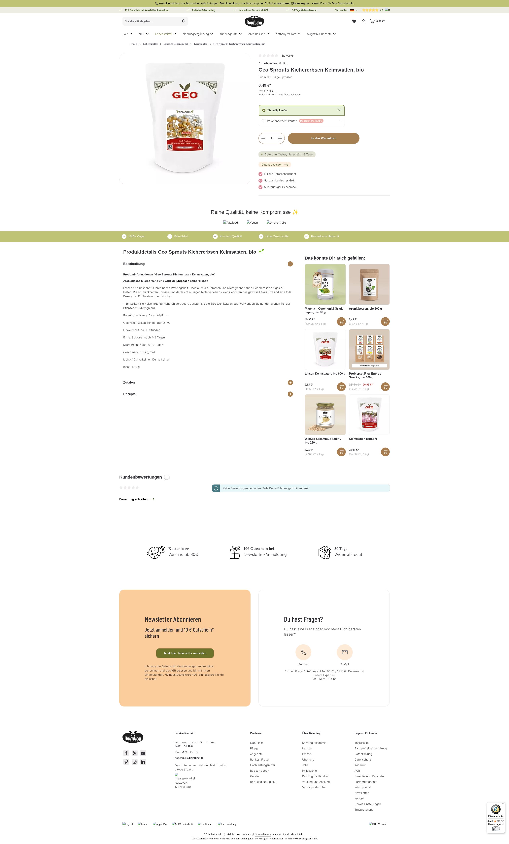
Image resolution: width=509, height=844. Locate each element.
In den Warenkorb (323, 138)
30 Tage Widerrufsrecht (304, 10)
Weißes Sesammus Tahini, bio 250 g (323, 440)
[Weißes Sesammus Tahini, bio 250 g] (325, 414)
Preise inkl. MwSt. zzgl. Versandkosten (279, 94)
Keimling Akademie (314, 742)
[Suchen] (183, 21)
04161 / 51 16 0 (184, 746)
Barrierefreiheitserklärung (371, 748)
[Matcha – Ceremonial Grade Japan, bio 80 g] (325, 284)
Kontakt (359, 798)
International (363, 787)
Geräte (254, 776)
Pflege (254, 748)
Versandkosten (263, 833)
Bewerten (288, 55)
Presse (306, 754)
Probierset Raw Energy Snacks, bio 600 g (365, 375)
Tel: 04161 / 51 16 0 (334, 671)
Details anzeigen (271, 164)
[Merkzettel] (354, 21)
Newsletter (362, 793)
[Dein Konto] (363, 21)
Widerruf (360, 765)
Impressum (362, 742)
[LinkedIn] (143, 762)
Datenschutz (363, 759)
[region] (184, 118)
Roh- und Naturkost (263, 781)
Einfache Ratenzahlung (203, 10)
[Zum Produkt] (341, 321)
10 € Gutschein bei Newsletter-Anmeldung (147, 10)
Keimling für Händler (315, 776)
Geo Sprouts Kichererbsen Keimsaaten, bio (239, 44)
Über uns (308, 759)
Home (133, 44)
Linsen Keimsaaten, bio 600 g (325, 373)
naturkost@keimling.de (189, 757)
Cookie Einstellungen (368, 804)
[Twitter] (135, 753)
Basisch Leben (259, 770)
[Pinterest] (126, 762)
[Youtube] (143, 753)
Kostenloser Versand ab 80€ (253, 10)
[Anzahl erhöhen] (280, 138)
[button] (354, 10)
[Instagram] (135, 762)
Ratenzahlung (363, 754)
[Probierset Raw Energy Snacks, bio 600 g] (369, 349)
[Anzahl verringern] (263, 138)
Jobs (305, 765)
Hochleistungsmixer (262, 765)
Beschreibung (134, 264)
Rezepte (129, 394)
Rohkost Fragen (260, 759)
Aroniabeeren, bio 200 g (365, 308)
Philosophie (309, 770)
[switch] (496, 829)
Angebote (256, 754)
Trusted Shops (364, 809)
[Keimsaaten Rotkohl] (369, 414)
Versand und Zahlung (316, 781)
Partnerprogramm (366, 781)
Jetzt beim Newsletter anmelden (185, 653)
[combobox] (150, 21)
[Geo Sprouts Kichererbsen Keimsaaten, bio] (184, 118)
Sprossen (182, 280)
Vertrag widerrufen (314, 787)
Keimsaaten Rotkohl (363, 438)
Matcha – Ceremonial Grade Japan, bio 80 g (324, 310)
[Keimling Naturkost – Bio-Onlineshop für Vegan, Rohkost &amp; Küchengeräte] (254, 21)
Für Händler (341, 10)
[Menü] (502, 804)
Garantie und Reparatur (370, 776)
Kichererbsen (261, 288)
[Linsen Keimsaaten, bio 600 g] (325, 349)
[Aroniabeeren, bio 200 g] (369, 284)
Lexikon (307, 748)
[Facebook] (126, 753)
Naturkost (256, 742)
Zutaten (129, 382)
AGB (357, 770)
